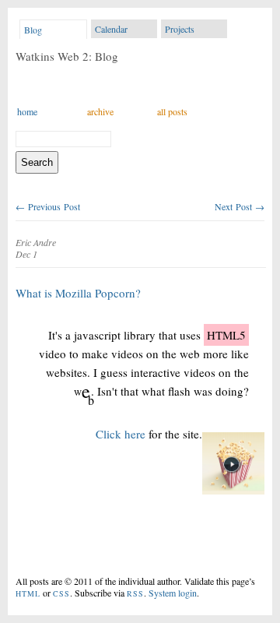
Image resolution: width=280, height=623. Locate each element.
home (27, 111)
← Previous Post (48, 207)
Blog (33, 29)
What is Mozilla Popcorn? (78, 293)
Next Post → (239, 207)
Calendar (111, 29)
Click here (122, 434)
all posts (172, 111)
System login (173, 592)
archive (100, 111)
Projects (179, 29)
